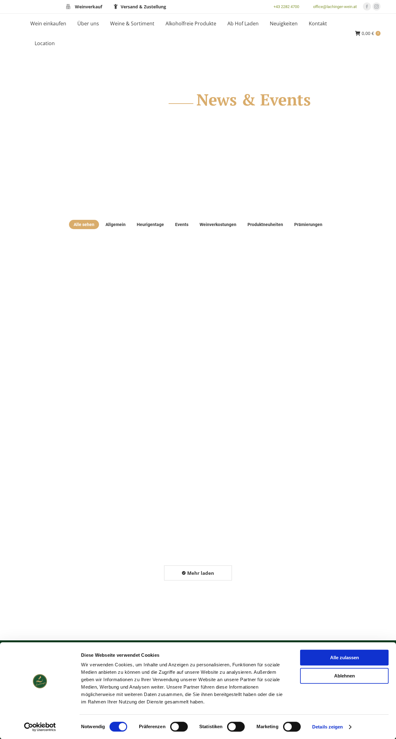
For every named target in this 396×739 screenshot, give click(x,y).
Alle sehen (84, 224)
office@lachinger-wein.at (335, 6)
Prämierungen (308, 224)
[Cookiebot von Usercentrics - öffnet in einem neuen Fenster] (40, 727)
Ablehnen (344, 675)
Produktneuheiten (265, 224)
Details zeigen (327, 726)
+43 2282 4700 (286, 6)
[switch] (179, 727)
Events (181, 224)
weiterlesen (37, 379)
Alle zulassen (344, 657)
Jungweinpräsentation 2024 (315, 489)
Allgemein (115, 224)
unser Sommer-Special (307, 334)
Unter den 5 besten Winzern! (68, 334)
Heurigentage (150, 224)
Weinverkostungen (218, 224)
